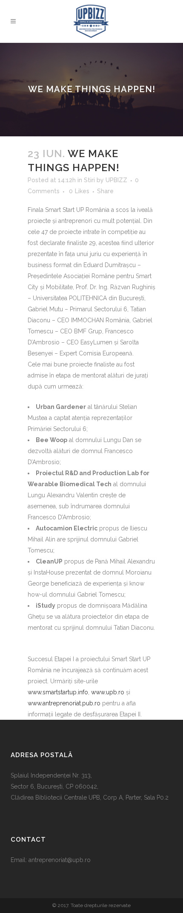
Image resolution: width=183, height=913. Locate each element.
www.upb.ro (107, 692)
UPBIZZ (116, 180)
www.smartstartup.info (58, 692)
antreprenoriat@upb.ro (60, 860)
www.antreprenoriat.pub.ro (64, 703)
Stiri (89, 180)
